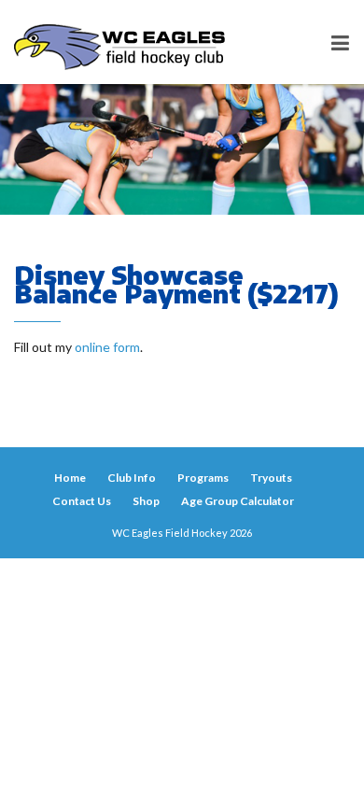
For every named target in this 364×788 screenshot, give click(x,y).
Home (70, 478)
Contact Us (81, 501)
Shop (146, 501)
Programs (203, 478)
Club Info (131, 478)
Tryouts (271, 478)
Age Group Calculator (237, 501)
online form (107, 347)
